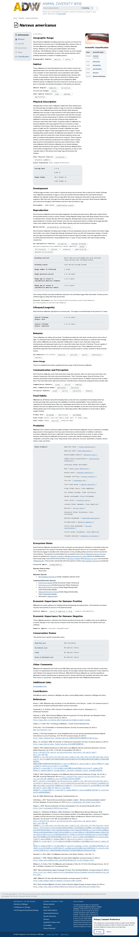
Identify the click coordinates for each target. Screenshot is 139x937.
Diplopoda (96, 61)
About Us (46, 907)
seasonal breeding (78, 244)
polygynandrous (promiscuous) (59, 227)
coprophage (77, 415)
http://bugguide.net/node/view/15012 (84, 802)
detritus (55, 421)
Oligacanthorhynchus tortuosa (96, 554)
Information (23, 35)
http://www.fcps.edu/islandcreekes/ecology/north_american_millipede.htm (66, 887)
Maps (20, 52)
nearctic (57, 59)
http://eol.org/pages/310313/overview (50, 808)
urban (57, 94)
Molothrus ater (90, 455)
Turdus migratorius (87, 447)
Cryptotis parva (83, 500)
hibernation (96, 355)
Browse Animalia (48, 904)
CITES (37, 652)
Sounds (21, 43)
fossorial (61, 355)
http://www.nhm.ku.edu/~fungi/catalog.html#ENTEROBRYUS (58, 744)
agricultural (40, 97)
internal (53, 249)
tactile (67, 384)
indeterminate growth (65, 205)
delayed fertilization (44, 252)
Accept (98, 932)
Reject (109, 932)
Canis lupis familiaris (79, 468)
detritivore (63, 415)
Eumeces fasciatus (88, 484)
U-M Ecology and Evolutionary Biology (26, 910)
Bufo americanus (85, 451)
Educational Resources (50, 913)
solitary (38, 357)
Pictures (21, 39)
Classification (23, 56)
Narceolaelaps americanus (91, 561)
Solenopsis (78, 480)
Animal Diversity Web (62, 3)
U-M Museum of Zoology (22, 907)
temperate (53, 88)
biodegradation (56, 564)
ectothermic (60, 157)
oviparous (66, 249)
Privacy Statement (49, 928)
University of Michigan (21, 904)
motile (84, 355)
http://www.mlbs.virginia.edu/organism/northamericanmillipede (62, 720)
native (67, 59)
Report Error (65, 934)
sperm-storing (80, 249)
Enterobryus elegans (73, 559)
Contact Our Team (52, 934)
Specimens (22, 48)
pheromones (61, 388)
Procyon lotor (79, 508)
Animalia (21, 18)
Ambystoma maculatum (90, 518)
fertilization (40, 249)
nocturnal (74, 355)
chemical (78, 384)
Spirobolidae (97, 69)
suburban (67, 94)
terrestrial (65, 88)
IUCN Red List (40, 643)
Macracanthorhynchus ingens (77, 556)
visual (57, 384)
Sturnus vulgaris (88, 476)
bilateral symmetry (42, 160)
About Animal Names (50, 910)
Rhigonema (38, 561)
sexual (82, 246)
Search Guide (62, 14)
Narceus (95, 72)
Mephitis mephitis (85, 522)
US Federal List (41, 648)
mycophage (50, 415)
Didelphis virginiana (89, 536)
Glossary (46, 919)
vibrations (74, 388)
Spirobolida (97, 65)
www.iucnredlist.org (42, 730)
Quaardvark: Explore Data (51, 922)
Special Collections (49, 916)
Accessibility (47, 925)
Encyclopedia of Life (40, 686)
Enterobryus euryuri (90, 559)
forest (54, 91)
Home (15, 18)
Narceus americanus (32, 18)
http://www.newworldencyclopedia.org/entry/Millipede (57, 880)
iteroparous (62, 244)
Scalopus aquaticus (85, 472)
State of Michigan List (44, 657)
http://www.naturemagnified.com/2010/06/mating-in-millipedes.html (64, 860)
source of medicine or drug (61, 611)
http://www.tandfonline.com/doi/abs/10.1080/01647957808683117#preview (65, 738)
